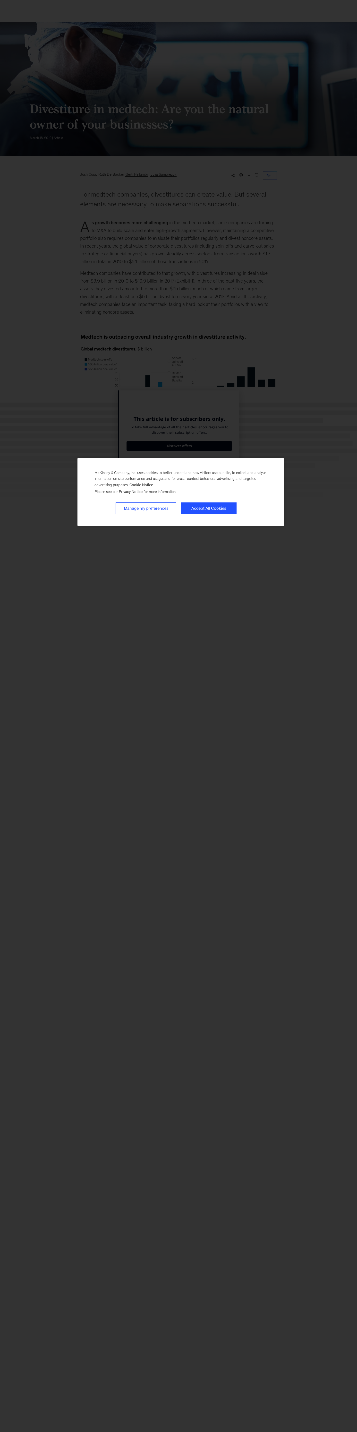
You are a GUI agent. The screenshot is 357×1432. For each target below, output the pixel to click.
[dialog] (180, 492)
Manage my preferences (146, 508)
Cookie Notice (141, 485)
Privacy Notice (131, 492)
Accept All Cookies (208, 508)
